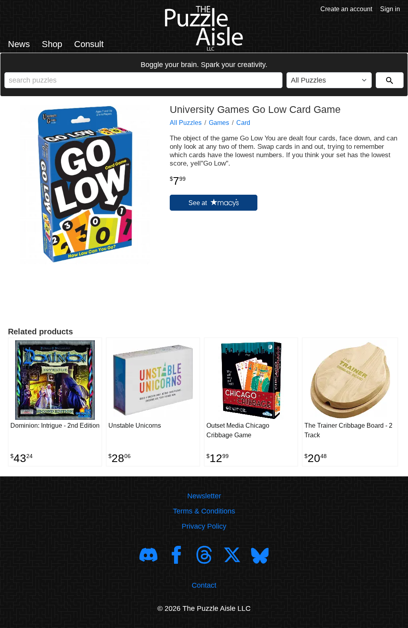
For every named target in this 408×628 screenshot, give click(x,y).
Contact (204, 585)
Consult (89, 44)
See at (198, 202)
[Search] (390, 80)
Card (243, 122)
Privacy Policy (204, 526)
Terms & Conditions (204, 511)
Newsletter (204, 496)
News (19, 44)
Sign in (390, 9)
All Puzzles (186, 122)
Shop (52, 44)
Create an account (346, 9)
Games (219, 122)
